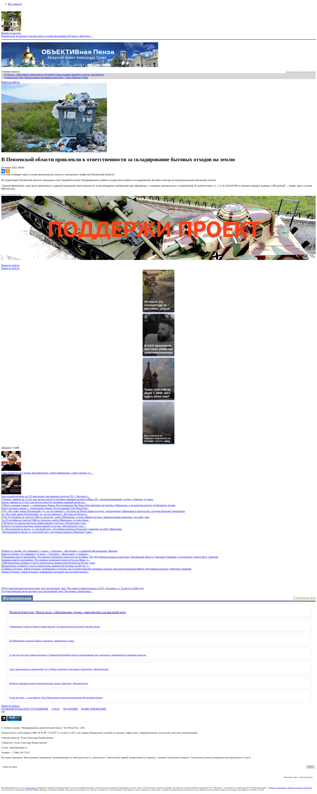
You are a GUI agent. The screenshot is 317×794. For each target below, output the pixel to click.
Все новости (15, 4)
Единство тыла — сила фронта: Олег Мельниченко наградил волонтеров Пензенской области (56, 697)
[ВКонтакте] (3, 171)
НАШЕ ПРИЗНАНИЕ (93, 708)
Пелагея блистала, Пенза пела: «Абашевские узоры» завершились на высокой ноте (67, 612)
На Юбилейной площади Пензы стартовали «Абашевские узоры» (41, 641)
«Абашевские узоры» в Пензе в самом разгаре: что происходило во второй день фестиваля (54, 626)
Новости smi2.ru (10, 82)
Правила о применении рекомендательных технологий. (290, 788)
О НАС (56, 708)
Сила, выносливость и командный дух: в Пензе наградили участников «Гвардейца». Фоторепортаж (58, 669)
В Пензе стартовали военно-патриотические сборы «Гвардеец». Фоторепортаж (48, 683)
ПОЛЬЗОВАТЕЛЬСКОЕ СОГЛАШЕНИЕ (24, 708)
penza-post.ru (31, 788)
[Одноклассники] (8, 171)
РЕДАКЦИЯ (70, 708)
